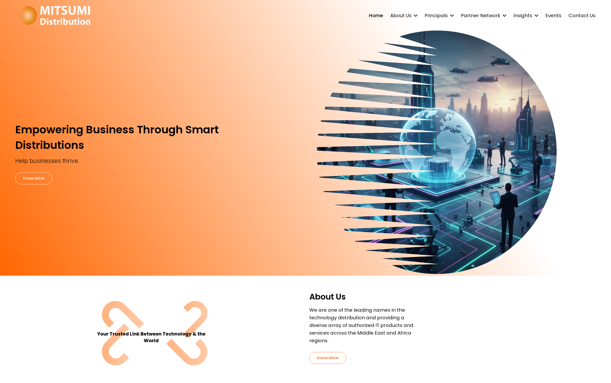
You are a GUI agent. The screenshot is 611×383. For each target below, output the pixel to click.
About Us (400, 15)
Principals (436, 15)
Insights (522, 15)
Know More (33, 178)
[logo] (54, 15)
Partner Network (480, 15)
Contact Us (582, 15)
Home (376, 15)
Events (553, 15)
